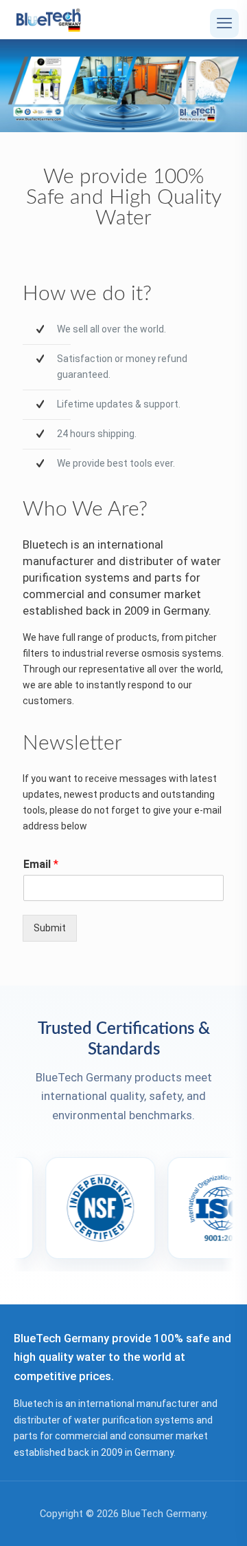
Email (40, 864)
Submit (50, 927)
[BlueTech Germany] (48, 19)
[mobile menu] (224, 23)
